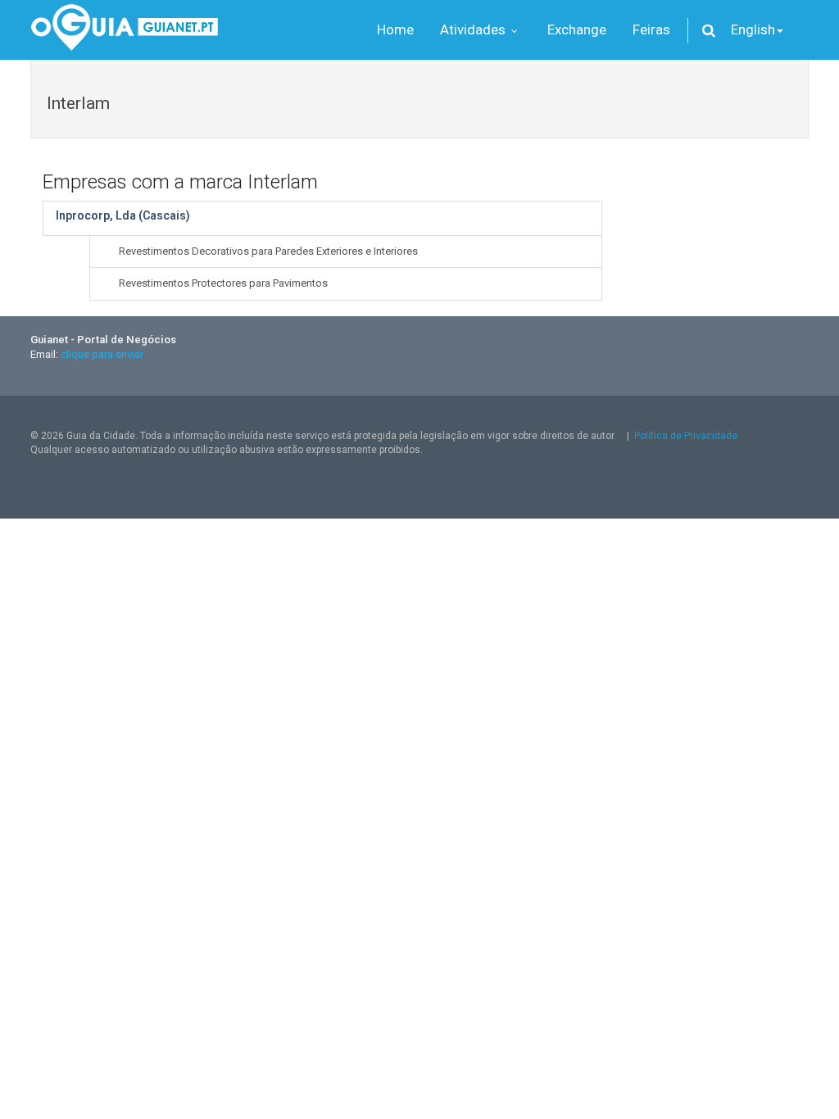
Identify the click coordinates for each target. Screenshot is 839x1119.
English (753, 29)
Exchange (576, 29)
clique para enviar (102, 354)
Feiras (651, 29)
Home (395, 29)
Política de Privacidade (685, 436)
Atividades (474, 29)
